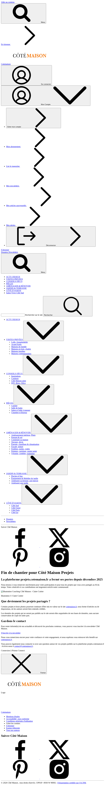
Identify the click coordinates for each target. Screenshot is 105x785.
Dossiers (4, 252)
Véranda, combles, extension (23, 453)
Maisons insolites (18, 351)
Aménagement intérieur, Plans (23, 435)
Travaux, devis (17, 442)
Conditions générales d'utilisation (19, 721)
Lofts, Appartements (19, 342)
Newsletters (13, 252)
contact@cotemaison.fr (23, 646)
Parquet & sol (16, 437)
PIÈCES (9, 284)
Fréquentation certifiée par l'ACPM (71, 783)
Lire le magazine (13, 166)
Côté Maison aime (18, 381)
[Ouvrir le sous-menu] (43, 331)
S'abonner (10, 726)
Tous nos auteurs (13, 730)
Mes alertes (11, 225)
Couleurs (15, 378)
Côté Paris (15, 510)
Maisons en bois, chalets (21, 349)
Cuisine (14, 406)
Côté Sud (15, 505)
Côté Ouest (15, 508)
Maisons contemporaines (21, 353)
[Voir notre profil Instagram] (59, 566)
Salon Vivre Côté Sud (15, 293)
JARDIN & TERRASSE (16, 288)
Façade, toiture (17, 447)
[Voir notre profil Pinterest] (20, 566)
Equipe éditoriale (13, 728)
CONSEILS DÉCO (14, 281)
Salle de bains (16, 408)
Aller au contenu (7, 2)
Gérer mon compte (14, 127)
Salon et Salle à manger (20, 410)
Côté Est (14, 512)
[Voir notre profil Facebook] (20, 547)
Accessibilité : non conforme (17, 719)
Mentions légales (13, 716)
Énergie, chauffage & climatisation (25, 444)
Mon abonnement (13, 146)
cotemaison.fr (71, 607)
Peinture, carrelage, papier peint (24, 451)
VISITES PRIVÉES (14, 279)
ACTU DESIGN (13, 277)
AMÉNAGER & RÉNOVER (18, 286)
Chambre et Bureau (19, 412)
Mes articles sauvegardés (16, 205)
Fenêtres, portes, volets (20, 449)
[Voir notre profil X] (59, 547)
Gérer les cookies (13, 723)
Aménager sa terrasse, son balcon (24, 481)
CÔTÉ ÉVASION (13, 290)
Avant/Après (16, 344)
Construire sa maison (19, 440)
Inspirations (16, 376)
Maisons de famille (19, 347)
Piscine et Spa (17, 476)
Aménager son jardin (19, 483)
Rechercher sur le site (34, 315)
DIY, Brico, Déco (18, 383)
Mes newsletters (13, 186)
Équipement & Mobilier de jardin (24, 478)
